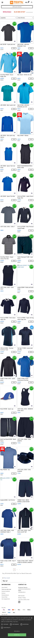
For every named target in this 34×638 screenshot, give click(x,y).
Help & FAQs (4, 597)
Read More (15, 621)
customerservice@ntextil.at (24, 589)
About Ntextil (4, 587)
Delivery (3, 593)
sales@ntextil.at (21, 592)
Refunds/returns (5, 595)
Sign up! (5, 580)
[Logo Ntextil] (17, 2)
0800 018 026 (21, 595)
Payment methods (6, 591)
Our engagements (6, 599)
